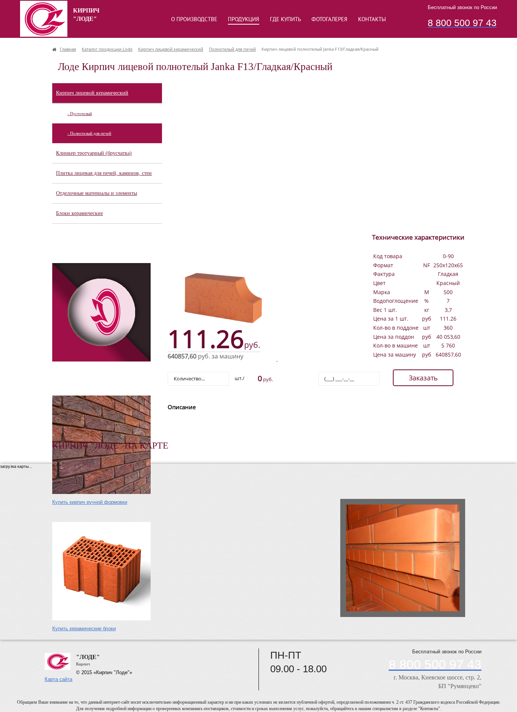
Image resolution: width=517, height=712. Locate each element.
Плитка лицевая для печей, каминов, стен (104, 173)
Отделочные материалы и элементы (96, 193)
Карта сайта (58, 679)
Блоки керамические (79, 213)
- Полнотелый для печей (89, 133)
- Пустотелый (79, 113)
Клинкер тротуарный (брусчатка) (94, 153)
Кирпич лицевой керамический (92, 93)
